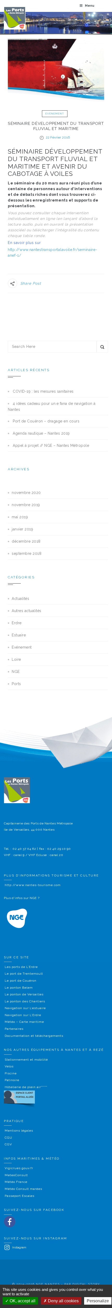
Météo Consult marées (23, 1189)
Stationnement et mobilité (26, 1059)
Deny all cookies (63, 1301)
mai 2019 (20, 517)
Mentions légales (19, 1130)
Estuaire (19, 635)
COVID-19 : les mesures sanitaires (43, 391)
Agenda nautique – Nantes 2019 (41, 433)
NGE (16, 672)
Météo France (16, 1182)
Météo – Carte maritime (24, 1022)
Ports (16, 684)
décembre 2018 (26, 541)
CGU (8, 1137)
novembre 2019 (26, 505)
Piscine (11, 1073)
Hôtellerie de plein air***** (26, 1087)
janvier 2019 (22, 529)
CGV (8, 1144)
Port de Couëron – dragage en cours (46, 421)
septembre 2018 (26, 553)
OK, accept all (22, 1301)
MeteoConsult (16, 1175)
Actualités (20, 598)
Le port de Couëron (20, 980)
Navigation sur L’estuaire (25, 1008)
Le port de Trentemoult (24, 973)
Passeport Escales (19, 1196)
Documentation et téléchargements (34, 1036)
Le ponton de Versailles (24, 994)
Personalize (98, 1301)
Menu (89, 6)
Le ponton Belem (19, 987)
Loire (16, 659)
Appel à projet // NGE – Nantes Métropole (51, 445)
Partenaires (14, 1029)
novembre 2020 (26, 493)
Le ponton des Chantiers (25, 1001)
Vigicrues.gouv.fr (19, 1168)
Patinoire (12, 1080)
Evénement (54, 113)
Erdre (17, 623)
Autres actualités (26, 611)
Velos (9, 1066)
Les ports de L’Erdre (21, 967)
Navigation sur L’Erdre (23, 1015)
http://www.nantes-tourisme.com (33, 885)
